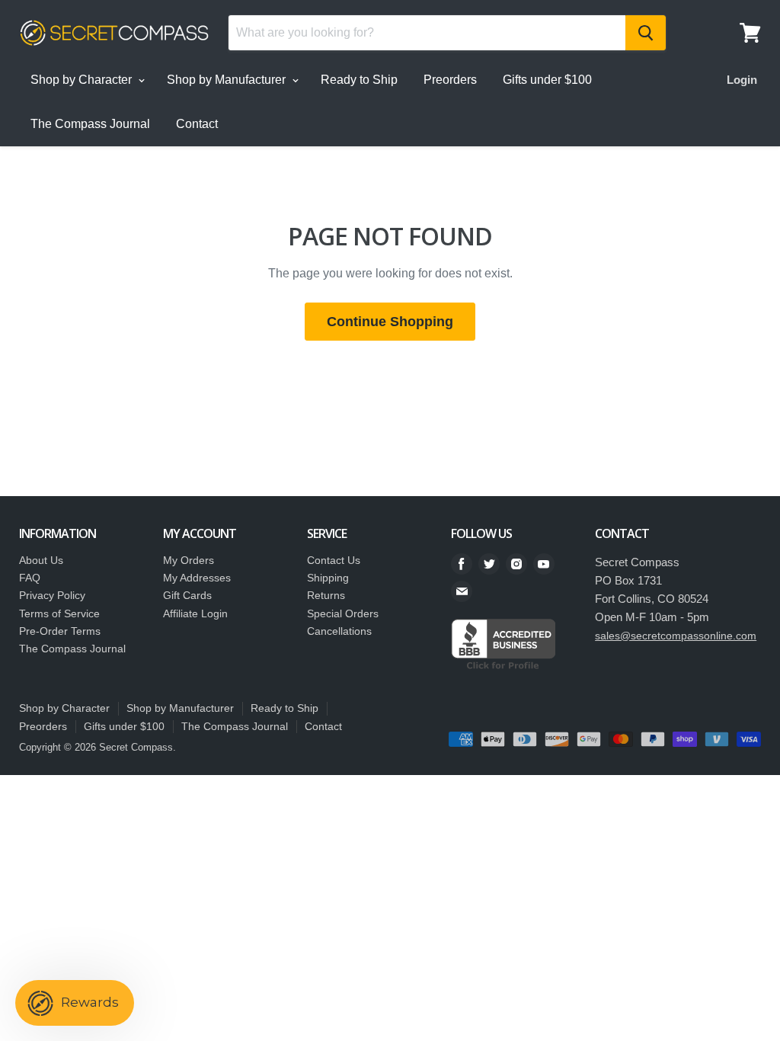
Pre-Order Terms (60, 631)
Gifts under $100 (547, 79)
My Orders (188, 560)
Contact (197, 123)
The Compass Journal (90, 123)
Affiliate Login (195, 613)
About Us (41, 560)
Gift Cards (187, 595)
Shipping (328, 578)
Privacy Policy (52, 595)
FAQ (29, 578)
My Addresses (197, 578)
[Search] (645, 32)
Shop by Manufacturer (228, 79)
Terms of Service (59, 613)
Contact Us (333, 560)
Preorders (450, 79)
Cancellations (339, 631)
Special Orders (343, 613)
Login (742, 79)
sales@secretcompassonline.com (675, 635)
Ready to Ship (359, 79)
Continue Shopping (390, 321)
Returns (326, 595)
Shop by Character (82, 79)
